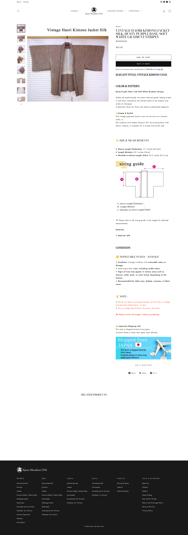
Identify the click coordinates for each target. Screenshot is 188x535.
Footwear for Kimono (24, 511)
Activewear (21, 522)
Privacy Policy (147, 511)
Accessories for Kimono (25, 507)
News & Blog (147, 495)
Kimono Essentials (23, 514)
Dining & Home (123, 483)
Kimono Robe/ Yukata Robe (27, 495)
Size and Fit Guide (149, 499)
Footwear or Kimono (99, 495)
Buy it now (143, 64)
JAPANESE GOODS (116, 11)
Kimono (19, 487)
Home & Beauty (123, 491)
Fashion (120, 487)
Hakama (20, 518)
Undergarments (22, 499)
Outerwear (21, 503)
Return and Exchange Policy (152, 503)
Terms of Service (148, 507)
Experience (134, 11)
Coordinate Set (22, 483)
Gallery (145, 491)
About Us (145, 483)
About (19, 2)
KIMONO (75, 11)
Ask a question (143, 365)
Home (118, 26)
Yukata (19, 491)
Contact (26, 2)
